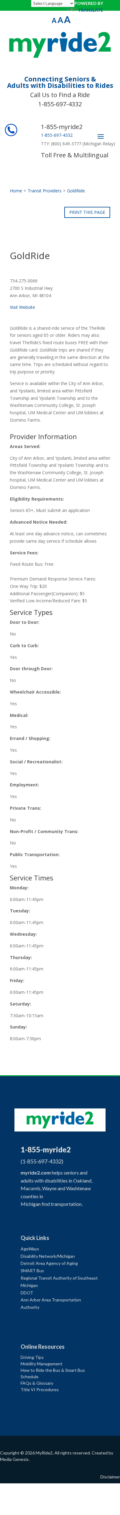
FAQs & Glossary (37, 1383)
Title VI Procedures (40, 1389)
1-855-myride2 (61, 127)
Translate (90, 10)
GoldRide (76, 191)
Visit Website (22, 307)
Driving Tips (32, 1357)
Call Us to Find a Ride (60, 95)
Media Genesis (14, 1459)
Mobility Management (41, 1363)
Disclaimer (110, 1476)
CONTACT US (96, 21)
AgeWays (30, 1248)
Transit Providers (45, 191)
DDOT (27, 1292)
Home (16, 191)
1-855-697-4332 (60, 104)
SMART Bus (32, 1270)
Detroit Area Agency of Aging (49, 1263)
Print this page (87, 212)
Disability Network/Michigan (48, 1256)
